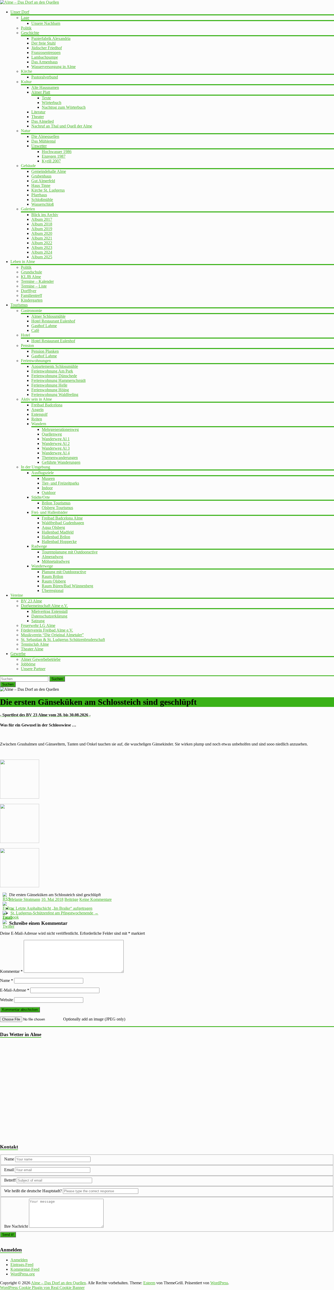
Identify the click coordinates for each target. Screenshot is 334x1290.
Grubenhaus (41, 176)
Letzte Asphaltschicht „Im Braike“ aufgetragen (51, 908)
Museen (48, 478)
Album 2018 (41, 224)
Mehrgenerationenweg (60, 429)
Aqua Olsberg (53, 527)
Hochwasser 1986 (56, 151)
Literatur (38, 112)
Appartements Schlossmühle (54, 366)
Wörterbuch (51, 102)
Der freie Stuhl (43, 43)
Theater (37, 116)
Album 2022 (41, 243)
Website (6, 1000)
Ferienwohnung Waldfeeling (54, 394)
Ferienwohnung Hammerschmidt (58, 380)
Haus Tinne (40, 185)
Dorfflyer (28, 291)
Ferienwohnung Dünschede (54, 376)
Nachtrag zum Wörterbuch (64, 107)
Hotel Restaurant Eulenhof (53, 321)
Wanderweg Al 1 (56, 439)
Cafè (35, 330)
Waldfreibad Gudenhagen (63, 523)
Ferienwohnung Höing (50, 390)
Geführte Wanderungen (61, 462)
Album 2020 (41, 233)
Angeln (37, 409)
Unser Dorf (19, 12)
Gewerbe (18, 653)
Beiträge (71, 899)
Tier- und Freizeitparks (60, 483)
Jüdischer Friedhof (46, 48)
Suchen (57, 679)
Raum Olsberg (54, 581)
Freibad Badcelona (46, 405)
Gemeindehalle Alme (48, 171)
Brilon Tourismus (56, 503)
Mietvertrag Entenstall (49, 611)
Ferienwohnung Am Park (52, 371)
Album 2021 (41, 238)
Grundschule (31, 272)
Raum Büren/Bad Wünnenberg (67, 586)
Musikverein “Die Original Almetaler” (52, 635)
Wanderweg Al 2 (56, 443)
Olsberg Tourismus (57, 507)
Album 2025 (41, 257)
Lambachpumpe (44, 57)
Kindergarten (32, 300)
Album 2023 (41, 247)
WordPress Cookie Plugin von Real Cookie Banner (42, 1287)
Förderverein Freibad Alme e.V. (47, 630)
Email (9, 1169)
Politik (26, 28)
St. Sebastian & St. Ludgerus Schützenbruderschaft (63, 639)
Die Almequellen (45, 136)
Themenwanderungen (60, 457)
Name (6, 980)
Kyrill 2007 (51, 161)
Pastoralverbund (44, 77)
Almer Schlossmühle (48, 316)
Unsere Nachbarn (45, 23)
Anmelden (19, 1260)
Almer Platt (40, 92)
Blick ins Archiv (44, 214)
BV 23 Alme (31, 601)
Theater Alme (32, 649)
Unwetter (39, 146)
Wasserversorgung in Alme (53, 66)
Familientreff (31, 295)
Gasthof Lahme (44, 325)
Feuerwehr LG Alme (38, 625)
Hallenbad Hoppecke (59, 541)
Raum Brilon (52, 576)
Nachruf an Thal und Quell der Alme (61, 126)
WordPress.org (22, 1274)
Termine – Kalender (37, 281)
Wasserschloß (42, 204)
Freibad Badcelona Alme (62, 518)
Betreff (10, 1180)
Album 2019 (41, 229)
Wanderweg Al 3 (56, 448)
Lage (25, 17)
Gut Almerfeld (43, 181)
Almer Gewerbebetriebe (41, 659)
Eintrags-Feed (21, 1264)
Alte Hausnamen (45, 87)
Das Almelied (42, 121)
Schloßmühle (42, 199)
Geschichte (30, 32)
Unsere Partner (33, 669)
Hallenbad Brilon (56, 537)
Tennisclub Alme (35, 644)
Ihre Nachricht (16, 1226)
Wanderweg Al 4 (56, 453)
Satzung (38, 621)
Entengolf (39, 414)
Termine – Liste (34, 286)
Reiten (36, 419)
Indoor (47, 488)
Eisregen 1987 (53, 156)
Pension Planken (45, 351)
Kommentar (11, 971)
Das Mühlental (43, 141)
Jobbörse (28, 664)
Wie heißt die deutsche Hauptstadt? (33, 1191)
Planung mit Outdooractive (64, 572)
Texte (46, 98)
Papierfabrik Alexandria (50, 38)
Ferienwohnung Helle (49, 385)
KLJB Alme (31, 276)
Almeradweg (52, 556)
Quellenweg (52, 434)
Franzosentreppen (46, 52)
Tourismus (19, 305)
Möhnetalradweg (56, 561)
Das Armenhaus (44, 62)
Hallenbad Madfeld (58, 532)
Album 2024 (41, 252)
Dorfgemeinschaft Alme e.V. (44, 605)
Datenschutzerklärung (49, 616)
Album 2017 (41, 219)
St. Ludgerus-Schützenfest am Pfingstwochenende (54, 913)
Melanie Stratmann (24, 899)
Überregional (52, 590)
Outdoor (49, 492)
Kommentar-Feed (24, 1269)
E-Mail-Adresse (14, 990)
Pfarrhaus (39, 195)
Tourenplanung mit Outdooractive (70, 552)
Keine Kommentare (95, 899)
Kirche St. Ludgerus (48, 190)
